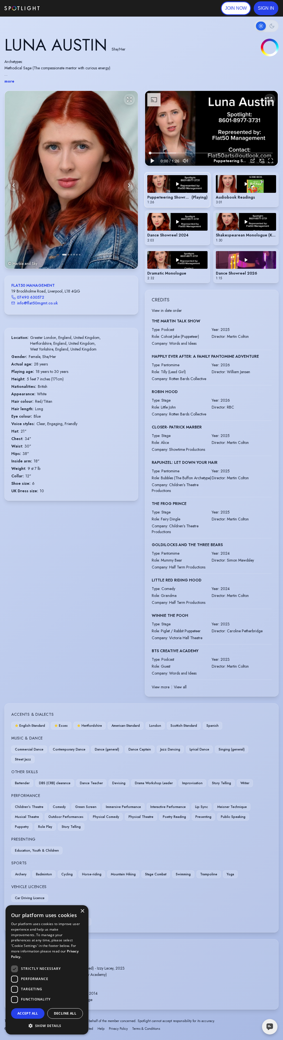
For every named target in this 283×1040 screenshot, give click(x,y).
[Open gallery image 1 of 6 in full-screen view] (71, 179)
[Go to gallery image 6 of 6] (79, 255)
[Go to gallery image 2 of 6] (68, 255)
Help (101, 1028)
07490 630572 (30, 297)
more (9, 81)
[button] (266, 8)
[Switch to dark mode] (266, 26)
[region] (211, 128)
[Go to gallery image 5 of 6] (77, 255)
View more (160, 687)
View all (180, 687)
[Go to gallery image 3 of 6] (71, 255)
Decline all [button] (65, 1013)
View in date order (167, 310)
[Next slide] (129, 185)
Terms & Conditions (146, 1028)
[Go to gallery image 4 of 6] (74, 255)
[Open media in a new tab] (253, 161)
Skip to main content (61, 8)
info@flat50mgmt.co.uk (37, 303)
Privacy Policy (118, 1028)
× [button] (82, 911)
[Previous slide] (13, 185)
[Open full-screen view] (129, 99)
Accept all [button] (27, 1013)
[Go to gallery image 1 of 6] (64, 255)
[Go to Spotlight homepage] (22, 8)
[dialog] (47, 969)
